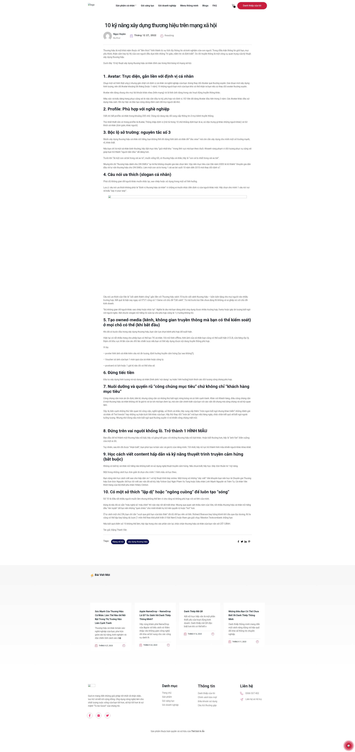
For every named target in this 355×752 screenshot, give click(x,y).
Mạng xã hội (118, 541)
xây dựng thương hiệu (138, 541)
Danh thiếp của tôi (252, 5)
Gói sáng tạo (147, 5)
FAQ (215, 5)
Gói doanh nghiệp (167, 5)
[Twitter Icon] (107, 715)
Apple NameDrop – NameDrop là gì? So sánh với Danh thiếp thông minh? (155, 615)
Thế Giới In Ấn (197, 731)
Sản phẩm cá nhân (125, 5)
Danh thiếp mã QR (193, 611)
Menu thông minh (189, 5)
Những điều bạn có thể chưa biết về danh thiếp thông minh (244, 615)
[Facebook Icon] (89, 715)
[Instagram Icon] (98, 715)
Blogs (205, 5)
